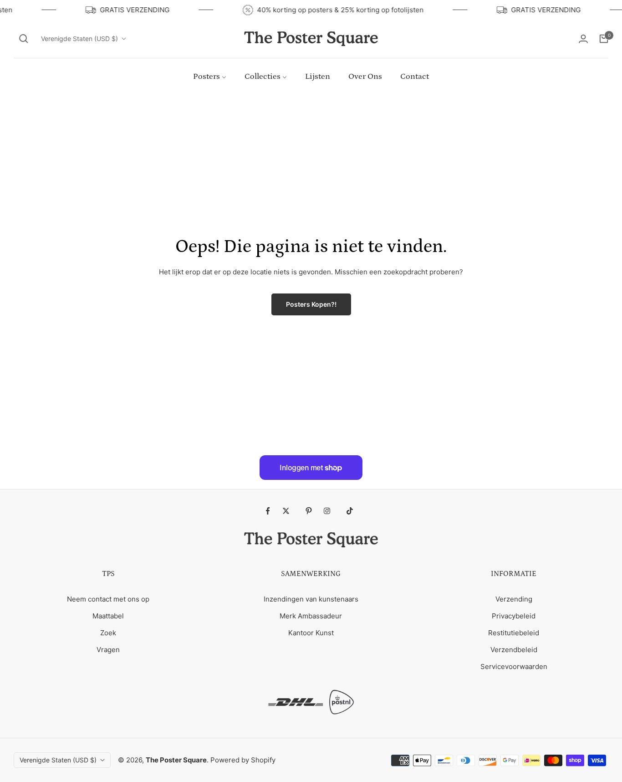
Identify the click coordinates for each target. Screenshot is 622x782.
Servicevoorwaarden (513, 666)
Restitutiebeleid (513, 632)
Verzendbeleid (513, 649)
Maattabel (108, 616)
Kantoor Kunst (311, 632)
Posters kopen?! (311, 304)
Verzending (513, 599)
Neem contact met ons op (108, 599)
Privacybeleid (513, 616)
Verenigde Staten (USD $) (79, 38)
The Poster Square (176, 760)
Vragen (108, 649)
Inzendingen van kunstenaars (311, 599)
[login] (583, 39)
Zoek (108, 632)
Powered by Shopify (242, 760)
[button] (24, 38)
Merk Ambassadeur (311, 616)
